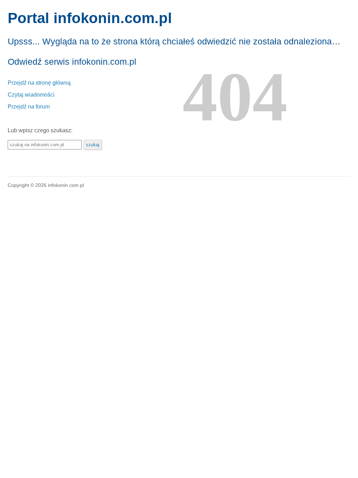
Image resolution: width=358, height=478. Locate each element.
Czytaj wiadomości (31, 95)
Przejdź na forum (29, 107)
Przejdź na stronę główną (39, 83)
